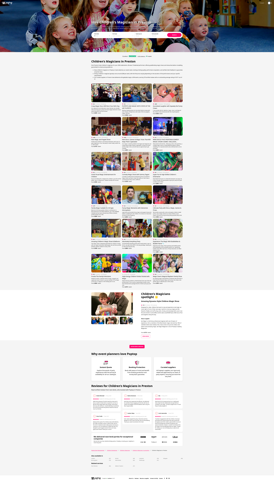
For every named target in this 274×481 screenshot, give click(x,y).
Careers (161, 478)
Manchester (118, 460)
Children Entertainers (112, 450)
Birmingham (94, 460)
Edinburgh (141, 460)
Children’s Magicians (125, 450)
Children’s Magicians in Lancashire (141, 450)
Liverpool (141, 458)
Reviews (137, 478)
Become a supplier (144, 478)
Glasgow (165, 458)
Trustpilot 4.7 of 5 (108, 478)
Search (262, 3)
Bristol (116, 458)
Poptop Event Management (97, 450)
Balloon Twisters (119, 466)
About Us (131, 478)
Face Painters (94, 466)
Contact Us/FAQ (154, 478)
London (93, 458)
